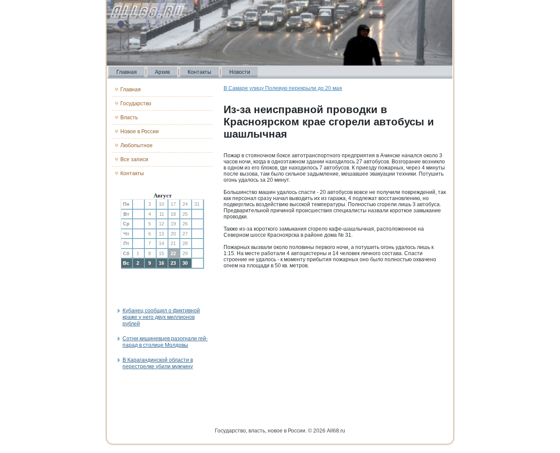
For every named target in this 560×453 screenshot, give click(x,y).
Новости (239, 72)
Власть (129, 117)
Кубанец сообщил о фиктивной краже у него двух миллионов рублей (161, 317)
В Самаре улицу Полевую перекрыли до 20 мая (283, 88)
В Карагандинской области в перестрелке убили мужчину (157, 363)
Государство (135, 103)
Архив (162, 72)
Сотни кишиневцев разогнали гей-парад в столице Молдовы (165, 341)
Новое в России (139, 131)
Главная (126, 72)
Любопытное (136, 145)
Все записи (134, 159)
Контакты (199, 72)
